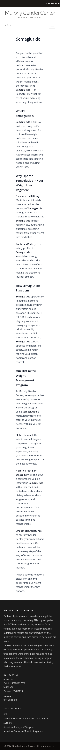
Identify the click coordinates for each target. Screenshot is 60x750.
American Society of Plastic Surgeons (23, 731)
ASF (5, 714)
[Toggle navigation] (52, 25)
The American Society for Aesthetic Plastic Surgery (25, 720)
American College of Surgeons (19, 727)
